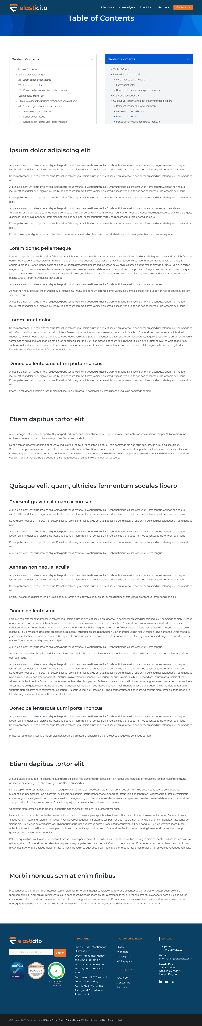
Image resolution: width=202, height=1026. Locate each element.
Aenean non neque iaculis (37, 111)
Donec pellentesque (34, 116)
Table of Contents (27, 69)
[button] (92, 59)
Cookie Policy (65, 1020)
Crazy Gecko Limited (112, 1020)
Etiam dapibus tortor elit (31, 95)
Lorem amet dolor (32, 85)
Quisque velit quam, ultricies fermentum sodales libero (47, 101)
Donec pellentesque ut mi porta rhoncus (45, 90)
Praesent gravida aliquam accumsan (42, 106)
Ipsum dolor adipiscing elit (32, 74)
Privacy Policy (50, 1020)
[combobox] (31, 952)
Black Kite (56, 983)
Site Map (76, 1020)
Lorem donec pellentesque (36, 79)
